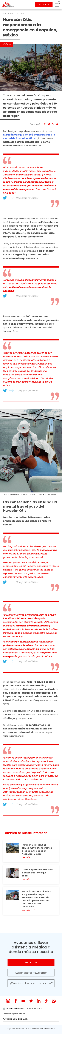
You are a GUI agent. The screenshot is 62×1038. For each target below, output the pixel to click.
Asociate (31, 962)
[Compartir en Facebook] (44, 124)
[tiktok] (46, 1001)
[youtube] (23, 1001)
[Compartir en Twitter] (49, 124)
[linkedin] (38, 1001)
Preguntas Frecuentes (15, 1029)
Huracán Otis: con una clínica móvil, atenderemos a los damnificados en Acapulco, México (37, 849)
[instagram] (8, 1001)
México (33, 138)
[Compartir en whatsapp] (53, 124)
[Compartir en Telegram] (57, 124)
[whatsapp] (54, 1001)
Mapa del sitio (50, 1029)
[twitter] (31, 1001)
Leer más (26, 857)
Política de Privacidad (34, 1029)
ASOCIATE (44, 4)
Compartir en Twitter (27, 197)
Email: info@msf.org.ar (14, 1013)
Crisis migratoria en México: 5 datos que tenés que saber (37, 872)
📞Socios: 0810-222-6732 (15, 1018)
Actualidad (8, 13)
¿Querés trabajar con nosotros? (31, 983)
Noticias (20, 13)
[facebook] (16, 1001)
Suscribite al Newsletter (31, 973)
